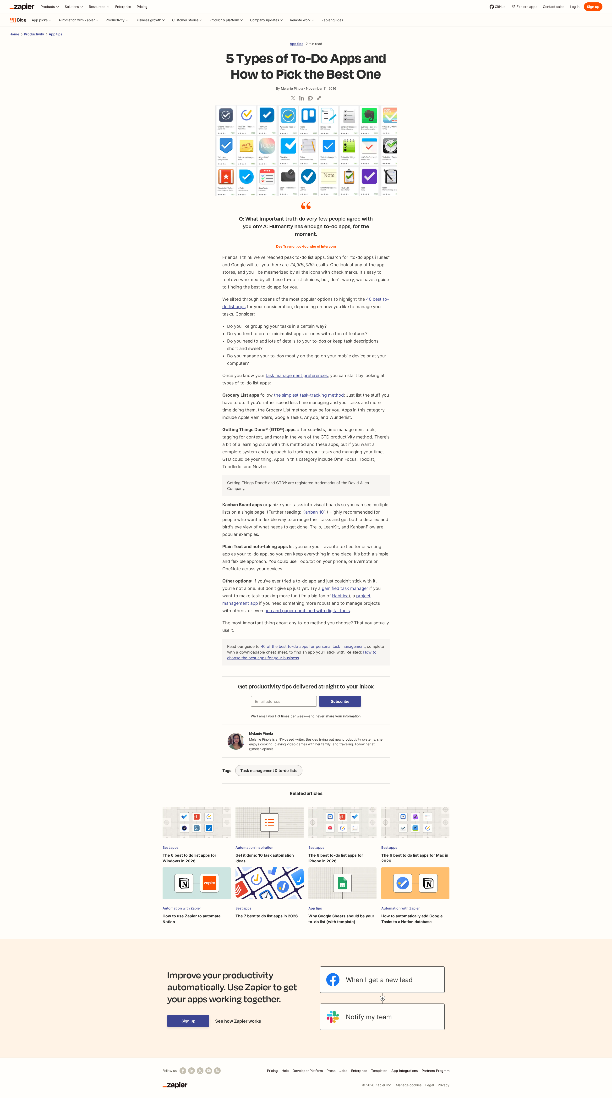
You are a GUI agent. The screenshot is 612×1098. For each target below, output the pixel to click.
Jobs (343, 1071)
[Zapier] (22, 6)
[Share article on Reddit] (310, 98)
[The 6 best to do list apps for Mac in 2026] (415, 825)
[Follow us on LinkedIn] (191, 1070)
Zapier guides (332, 20)
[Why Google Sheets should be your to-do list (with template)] (342, 885)
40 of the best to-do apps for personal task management (313, 646)
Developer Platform (308, 1071)
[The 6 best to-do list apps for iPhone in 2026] (342, 825)
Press (331, 1071)
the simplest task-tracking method (309, 395)
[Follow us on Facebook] (183, 1070)
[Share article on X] (293, 98)
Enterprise (359, 1071)
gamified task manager (345, 588)
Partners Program (435, 1071)
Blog (21, 20)
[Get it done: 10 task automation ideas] (269, 825)
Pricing (272, 1071)
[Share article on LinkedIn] (301, 98)
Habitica (340, 595)
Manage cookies (408, 1085)
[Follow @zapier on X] (200, 1070)
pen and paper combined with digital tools (307, 610)
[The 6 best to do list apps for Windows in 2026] (197, 825)
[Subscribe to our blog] (217, 1070)
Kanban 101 (313, 512)
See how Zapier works (238, 1021)
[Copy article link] (319, 98)
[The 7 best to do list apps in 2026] (269, 885)
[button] (340, 701)
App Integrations (404, 1071)
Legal (429, 1085)
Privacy (443, 1085)
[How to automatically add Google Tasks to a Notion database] (415, 885)
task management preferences (297, 375)
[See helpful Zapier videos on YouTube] (208, 1070)
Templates (379, 1071)
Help (285, 1071)
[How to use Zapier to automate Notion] (197, 885)
